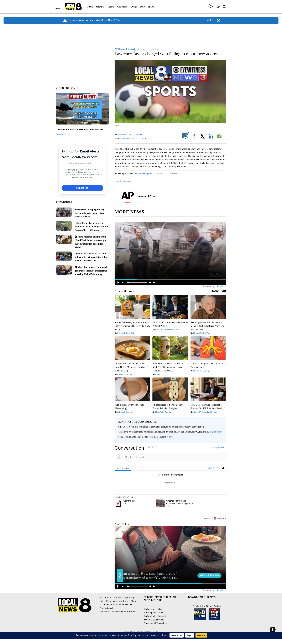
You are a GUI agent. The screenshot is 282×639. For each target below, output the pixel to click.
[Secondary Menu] (59, 7)
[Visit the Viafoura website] (220, 518)
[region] (170, 483)
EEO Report (105, 597)
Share (151, 6)
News (90, 6)
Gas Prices (122, 6)
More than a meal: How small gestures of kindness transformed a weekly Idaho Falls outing (91, 270)
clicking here (216, 431)
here (171, 436)
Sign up (221, 448)
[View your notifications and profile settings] (223, 468)
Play (142, 6)
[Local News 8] (73, 6)
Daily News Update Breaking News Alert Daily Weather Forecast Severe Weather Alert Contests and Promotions (155, 616)
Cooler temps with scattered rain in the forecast (79, 129)
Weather (100, 6)
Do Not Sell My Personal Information (117, 611)
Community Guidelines (118, 601)
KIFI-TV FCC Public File (116, 604)
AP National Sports (143, 173)
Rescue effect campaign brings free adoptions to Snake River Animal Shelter (90, 213)
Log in (214, 448)
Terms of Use (119, 597)
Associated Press (124, 134)
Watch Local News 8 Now (108, 20)
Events (134, 6)
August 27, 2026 (63, 134)
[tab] (123, 468)
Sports (111, 6)
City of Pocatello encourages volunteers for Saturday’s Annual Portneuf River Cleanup (91, 226)
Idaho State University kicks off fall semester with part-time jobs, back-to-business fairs (91, 257)
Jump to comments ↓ (124, 181)
